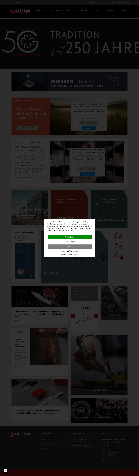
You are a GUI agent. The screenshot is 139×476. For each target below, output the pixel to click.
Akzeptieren (70, 237)
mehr (70, 247)
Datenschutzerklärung (72, 254)
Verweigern (70, 242)
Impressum (63, 254)
